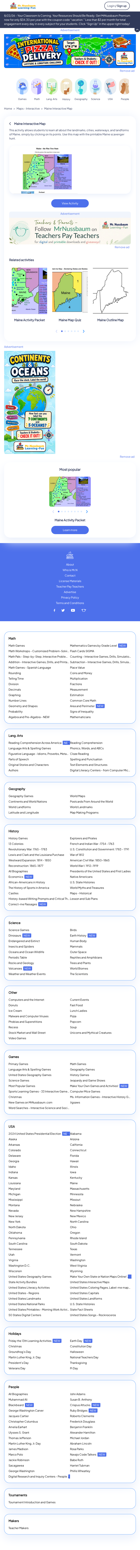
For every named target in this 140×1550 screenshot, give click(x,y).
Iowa (73, 1172)
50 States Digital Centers (25, 1315)
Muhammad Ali (18, 1399)
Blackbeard (21, 1405)
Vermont (75, 1254)
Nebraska (76, 1205)
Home (8, 108)
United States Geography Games (30, 1075)
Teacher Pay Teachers (70, 586)
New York (14, 1221)
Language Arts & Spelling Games (30, 748)
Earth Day (80, 1341)
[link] (22, 86)
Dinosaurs (19, 935)
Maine (74, 1183)
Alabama (75, 1133)
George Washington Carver (26, 1410)
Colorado (15, 1150)
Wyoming (76, 1271)
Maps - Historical (81, 893)
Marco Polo (16, 1454)
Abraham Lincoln (81, 1443)
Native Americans (81, 876)
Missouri (75, 1199)
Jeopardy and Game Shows (87, 1080)
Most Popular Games (22, 1086)
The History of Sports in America (29, 887)
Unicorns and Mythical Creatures (90, 1032)
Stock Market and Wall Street (27, 1032)
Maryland (14, 1188)
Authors (13, 770)
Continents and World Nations (28, 801)
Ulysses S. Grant (19, 1432)
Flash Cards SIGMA (82, 651)
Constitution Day (81, 1346)
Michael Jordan (79, 1438)
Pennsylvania (17, 1238)
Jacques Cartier (19, 1416)
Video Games (17, 1038)
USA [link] (110, 98)
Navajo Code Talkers (87, 1454)
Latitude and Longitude (24, 812)
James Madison (18, 1449)
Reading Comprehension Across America (39, 743)
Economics (20, 876)
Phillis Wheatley (80, 1471)
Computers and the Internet (26, 999)
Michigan (14, 1194)
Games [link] (22, 98)
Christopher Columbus (23, 1421)
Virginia (13, 1260)
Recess (13, 1027)
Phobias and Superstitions (25, 1021)
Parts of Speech (19, 759)
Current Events (79, 999)
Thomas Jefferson (20, 1438)
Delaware (15, 1155)
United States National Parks (27, 1304)
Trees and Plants (80, 963)
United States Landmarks (25, 1298)
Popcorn (75, 1021)
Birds (73, 930)
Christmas (15, 1097)
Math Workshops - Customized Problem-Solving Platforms (46, 651)
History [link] (66, 99)
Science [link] (95, 98)
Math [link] (37, 98)
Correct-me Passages (27, 904)
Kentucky (76, 1177)
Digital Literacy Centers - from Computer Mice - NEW (104, 770)
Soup (73, 1027)
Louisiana (15, 1183)
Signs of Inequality (82, 711)
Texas (73, 1249)
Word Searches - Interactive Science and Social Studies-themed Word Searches (60, 1108)
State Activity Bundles (23, 1282)
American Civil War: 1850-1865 (90, 860)
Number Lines (17, 700)
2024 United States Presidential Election (39, 1133)
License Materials (70, 581)
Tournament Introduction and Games (32, 1502)
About (70, 564)
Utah (12, 1254)
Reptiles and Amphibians (86, 957)
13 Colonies (16, 844)
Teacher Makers (19, 1528)
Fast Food (76, 1005)
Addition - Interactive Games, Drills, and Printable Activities (46, 662)
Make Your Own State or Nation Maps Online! (103, 1276)
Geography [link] (81, 98)
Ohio (73, 1227)
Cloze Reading (79, 754)
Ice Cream (15, 1010)
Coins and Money (81, 673)
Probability (16, 711)
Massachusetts (79, 1188)
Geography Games (21, 796)
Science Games (19, 930)
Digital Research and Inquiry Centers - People (42, 1476)
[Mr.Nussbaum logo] (23, 5)
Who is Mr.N (70, 570)
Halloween (77, 1352)
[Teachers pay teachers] (83, 610)
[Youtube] (73, 610)
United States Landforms (86, 1298)
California (76, 1144)
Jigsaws (75, 1102)
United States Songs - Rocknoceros (93, 1315)
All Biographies (18, 871)
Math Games (17, 645)
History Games (18, 838)
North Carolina (79, 1221)
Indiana (13, 1172)
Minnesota (76, 1194)
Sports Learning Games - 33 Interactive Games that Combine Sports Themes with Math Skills (68, 1091)
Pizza (73, 1016)
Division (14, 684)
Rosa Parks (77, 1449)
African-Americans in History (27, 882)
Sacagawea (16, 1465)
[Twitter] (63, 610)
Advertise (70, 592)
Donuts (13, 1005)
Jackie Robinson (19, 1460)
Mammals (76, 946)
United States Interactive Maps (89, 1282)
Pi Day (74, 1368)
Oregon (75, 1232)
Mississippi (16, 1199)
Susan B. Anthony (81, 1399)
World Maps (77, 796)
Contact (70, 575)
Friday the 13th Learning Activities (34, 1341)
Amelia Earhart (18, 1427)
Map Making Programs (84, 812)
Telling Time (16, 678)
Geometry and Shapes (23, 706)
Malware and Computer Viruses (28, 1016)
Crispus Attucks (84, 1405)
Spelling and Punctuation (86, 759)
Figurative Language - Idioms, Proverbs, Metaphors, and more (48, 754)
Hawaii (74, 1161)
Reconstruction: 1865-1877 (26, 865)
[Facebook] (54, 610)
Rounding (15, 673)
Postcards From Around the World (91, 801)
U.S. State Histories (82, 882)
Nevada (14, 1210)
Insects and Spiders (21, 946)
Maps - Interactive (28, 108)
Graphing (15, 695)
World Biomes (79, 968)
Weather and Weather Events (27, 974)
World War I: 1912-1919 (84, 865)
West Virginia (78, 1265)
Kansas (13, 1177)
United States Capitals (84, 1293)
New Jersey (16, 1216)
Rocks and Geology (21, 963)
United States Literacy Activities (29, 1287)
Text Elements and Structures (88, 764)
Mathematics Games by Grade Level (98, 645)
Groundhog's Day (20, 1352)
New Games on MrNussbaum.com (30, 1102)
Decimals (15, 689)
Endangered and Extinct (24, 941)
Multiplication (79, 678)
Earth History (82, 935)
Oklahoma (15, 1232)
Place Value (77, 667)
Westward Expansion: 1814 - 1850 (30, 860)
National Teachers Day (84, 1357)
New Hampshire (80, 1210)
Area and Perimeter (86, 706)
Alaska (13, 1139)
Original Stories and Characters (29, 764)
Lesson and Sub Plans (84, 898)
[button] (62, 331)
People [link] (125, 98)
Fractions (76, 684)
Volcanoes (20, 968)
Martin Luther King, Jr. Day (25, 1357)
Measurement (79, 689)
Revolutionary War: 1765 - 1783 (28, 849)
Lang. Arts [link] (51, 98)
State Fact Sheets (81, 1309)
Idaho (12, 1166)
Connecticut (78, 1150)
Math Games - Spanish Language (30, 667)
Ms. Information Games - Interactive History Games (103, 1097)
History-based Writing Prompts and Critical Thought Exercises (48, 898)
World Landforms (20, 807)
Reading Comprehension (86, 743)
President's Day (19, 1363)
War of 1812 (77, 854)
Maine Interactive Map (58, 108)
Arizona (74, 1139)
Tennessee (15, 1249)
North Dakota (17, 1227)
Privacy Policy (70, 597)
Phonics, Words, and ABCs (87, 748)
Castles (13, 893)
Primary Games (18, 1064)
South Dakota (78, 1243)
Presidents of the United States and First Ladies (100, 871)
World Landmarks (81, 807)
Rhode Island (78, 1238)
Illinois (74, 1166)
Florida (74, 1155)
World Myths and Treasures (87, 887)
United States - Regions (24, 1293)
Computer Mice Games (85, 1091)
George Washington (21, 1471)
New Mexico (78, 1216)
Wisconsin (15, 1271)
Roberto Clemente (82, 1416)
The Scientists (79, 974)
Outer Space (78, 952)
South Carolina (18, 1243)
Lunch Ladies (78, 1010)
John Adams (77, 1394)
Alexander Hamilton (82, 1432)
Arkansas (14, 1144)
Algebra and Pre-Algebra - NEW (29, 717)
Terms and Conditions (70, 603)
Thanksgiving (78, 1363)
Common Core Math (83, 700)
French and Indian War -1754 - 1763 (92, 844)
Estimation (77, 695)
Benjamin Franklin (81, 1427)
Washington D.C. (19, 1265)
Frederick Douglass (82, 1421)
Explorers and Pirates (83, 838)
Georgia (14, 1161)
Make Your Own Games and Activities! (98, 1086)
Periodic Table (18, 957)
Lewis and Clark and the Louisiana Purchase (36, 854)
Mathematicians (80, 717)
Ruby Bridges (83, 1410)
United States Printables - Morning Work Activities (40, 1309)
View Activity (70, 203)
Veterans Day (17, 1368)
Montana (14, 1205)
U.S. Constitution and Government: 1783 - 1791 (99, 849)
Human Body (78, 941)
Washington (77, 1260)
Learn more (70, 530)
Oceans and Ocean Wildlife (26, 952)
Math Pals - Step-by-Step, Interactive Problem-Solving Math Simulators (54, 656)
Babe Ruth (76, 1460)
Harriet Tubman (79, 1465)
